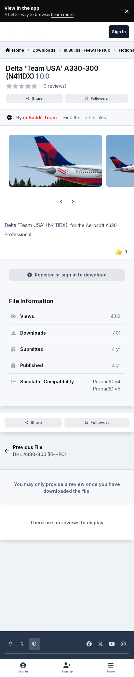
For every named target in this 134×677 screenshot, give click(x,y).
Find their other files (84, 117)
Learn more (12, 11)
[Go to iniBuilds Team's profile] (9, 117)
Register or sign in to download (71, 274)
